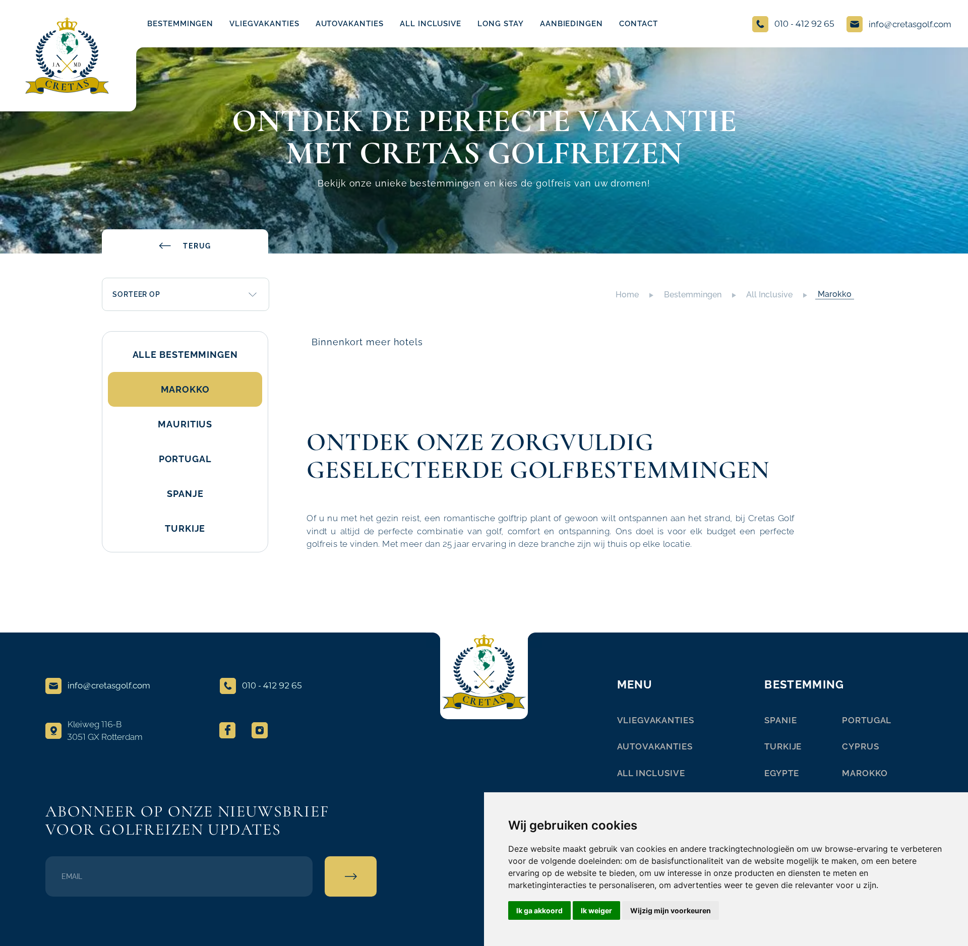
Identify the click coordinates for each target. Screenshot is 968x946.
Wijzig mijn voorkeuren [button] (670, 910)
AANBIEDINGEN (571, 23)
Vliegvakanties (655, 720)
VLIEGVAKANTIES (264, 23)
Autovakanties (655, 746)
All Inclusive (769, 294)
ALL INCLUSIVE (430, 23)
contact (638, 23)
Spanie (780, 720)
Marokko (835, 294)
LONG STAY (500, 23)
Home (627, 294)
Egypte (781, 773)
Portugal (866, 720)
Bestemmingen (180, 23)
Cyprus (860, 746)
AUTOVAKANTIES (350, 23)
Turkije (783, 746)
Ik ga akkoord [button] (539, 910)
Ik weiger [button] (596, 910)
